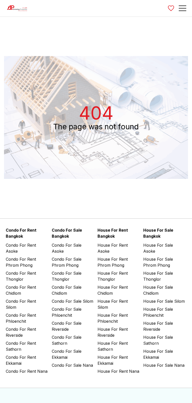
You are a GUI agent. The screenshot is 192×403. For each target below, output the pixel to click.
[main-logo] (17, 8)
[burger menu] (182, 8)
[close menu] (188, 8)
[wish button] (171, 8)
